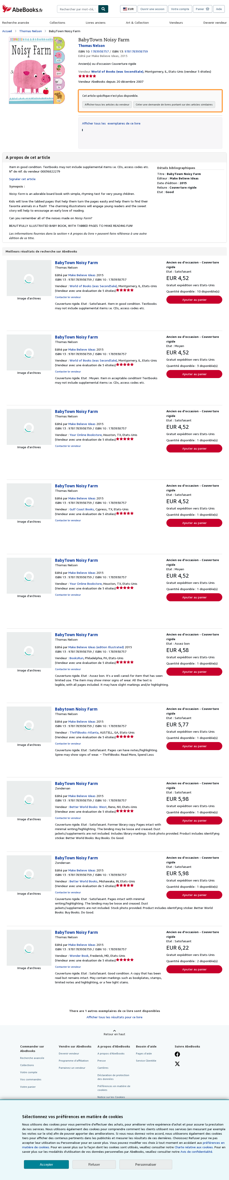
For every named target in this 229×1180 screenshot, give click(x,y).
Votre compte (180, 9)
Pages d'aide (144, 1053)
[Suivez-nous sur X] (177, 1064)
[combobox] (77, 9)
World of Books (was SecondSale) (93, 286)
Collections (57, 22)
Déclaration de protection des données (113, 1077)
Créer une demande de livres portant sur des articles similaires (174, 104)
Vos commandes (30, 1079)
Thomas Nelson (30, 31)
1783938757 (100, 51)
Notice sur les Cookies (111, 1097)
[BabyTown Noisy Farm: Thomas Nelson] (37, 39)
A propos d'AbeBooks (111, 1053)
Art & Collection (137, 22)
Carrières (103, 1067)
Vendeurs (176, 22)
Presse (102, 1060)
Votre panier (28, 1086)
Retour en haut (114, 1034)
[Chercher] (103, 9)
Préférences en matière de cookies (114, 1088)
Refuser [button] (94, 1164)
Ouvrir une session (152, 9)
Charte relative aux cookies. (194, 1147)
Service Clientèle (146, 1060)
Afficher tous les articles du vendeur (107, 104)
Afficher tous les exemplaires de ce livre (111, 123)
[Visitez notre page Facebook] (177, 1054)
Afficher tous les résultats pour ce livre (114, 1017)
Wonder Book (79, 955)
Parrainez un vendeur (72, 1067)
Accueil (7, 31)
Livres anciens (96, 22)
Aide (219, 9)
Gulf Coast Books (82, 509)
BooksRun (76, 658)
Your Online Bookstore (86, 435)
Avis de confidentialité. (196, 1151)
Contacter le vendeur (68, 297)
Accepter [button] (46, 1164)
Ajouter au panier (194, 299)
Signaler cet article (22, 179)
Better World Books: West (88, 807)
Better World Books (84, 881)
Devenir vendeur (215, 22)
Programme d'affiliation (74, 1060)
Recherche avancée (15, 22)
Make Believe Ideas (81, 275)
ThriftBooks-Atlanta (84, 732)
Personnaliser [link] (145, 1164)
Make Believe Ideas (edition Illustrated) (96, 647)
